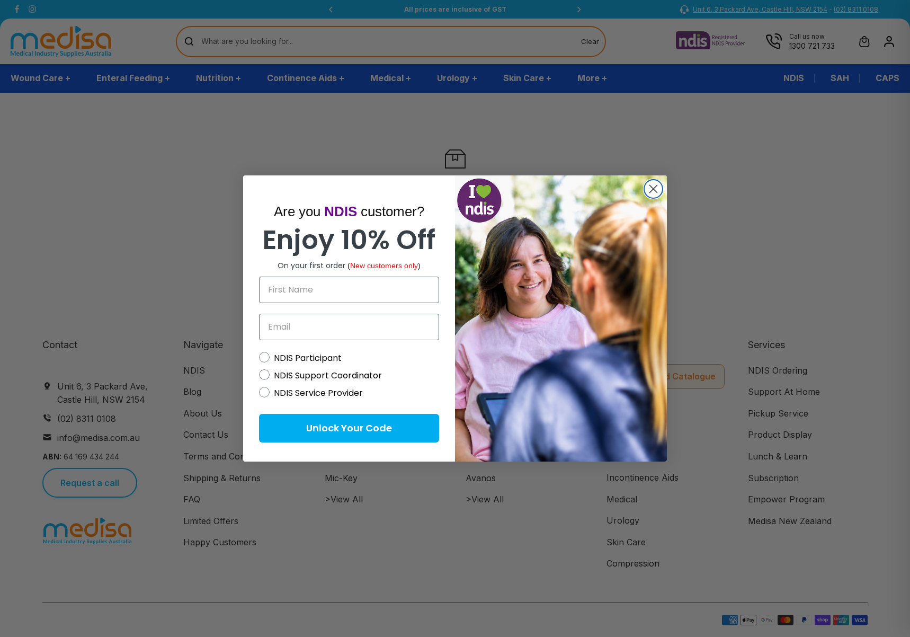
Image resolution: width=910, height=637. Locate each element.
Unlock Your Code (349, 428)
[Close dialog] (653, 189)
